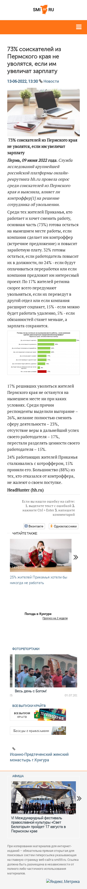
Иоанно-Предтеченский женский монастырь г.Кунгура (39, 757)
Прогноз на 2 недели (55, 618)
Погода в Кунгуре (38, 614)
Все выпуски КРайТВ (29, 705)
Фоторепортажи (25, 649)
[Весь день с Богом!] (43, 670)
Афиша (18, 776)
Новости (51, 81)
